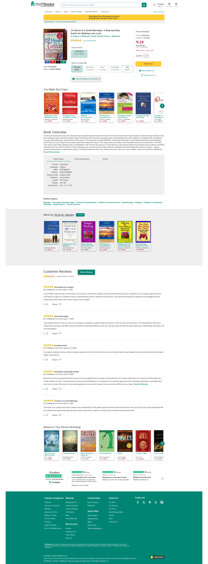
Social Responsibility (116, 512)
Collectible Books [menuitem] (90, 12)
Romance (47, 522)
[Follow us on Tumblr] (155, 502)
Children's (47, 502)
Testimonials (113, 522)
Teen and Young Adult (51, 505)
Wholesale (91, 505)
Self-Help (47, 204)
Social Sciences (73, 204)
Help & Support (93, 515)
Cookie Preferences (112, 558)
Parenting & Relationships (63, 202)
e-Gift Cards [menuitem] (105, 12)
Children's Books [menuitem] (76, 12)
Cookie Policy (100, 558)
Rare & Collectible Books (52, 528)
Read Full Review (141, 384)
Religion (138, 202)
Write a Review (86, 272)
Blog (67, 515)
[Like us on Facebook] (137, 502)
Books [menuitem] (57, 12)
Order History (70, 535)
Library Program (93, 502)
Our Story (112, 502)
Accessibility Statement (128, 558)
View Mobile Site (71, 518)
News (111, 518)
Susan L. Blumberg (112, 36)
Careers (111, 515)
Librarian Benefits (72, 509)
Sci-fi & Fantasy (49, 518)
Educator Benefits (72, 505)
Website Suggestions (95, 528)
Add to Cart (148, 64)
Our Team (112, 509)
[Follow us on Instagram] (161, 502)
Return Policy (92, 525)
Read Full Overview (51, 152)
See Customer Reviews (89, 40)
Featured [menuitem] (48, 12)
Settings (68, 528)
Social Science (59, 204)
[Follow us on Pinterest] (149, 502)
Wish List (69, 538)
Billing (90, 522)
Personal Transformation (86, 202)
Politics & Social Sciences (109, 202)
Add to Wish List (148, 71)
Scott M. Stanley (96, 36)
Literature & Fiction (50, 512)
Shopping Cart (71, 531)
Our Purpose (113, 505)
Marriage (47, 202)
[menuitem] (161, 4)
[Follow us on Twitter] (143, 502)
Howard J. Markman (81, 36)
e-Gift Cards (70, 512)
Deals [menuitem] (66, 12)
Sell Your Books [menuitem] (159, 12)
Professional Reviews (82, 159)
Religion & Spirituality (153, 202)
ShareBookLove (71, 502)
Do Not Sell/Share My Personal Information (79, 558)
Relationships (127, 202)
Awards (105, 159)
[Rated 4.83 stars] (76, 40)
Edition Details (59, 159)
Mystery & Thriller (50, 515)
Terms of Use (48, 558)
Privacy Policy (58, 558)
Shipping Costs (93, 518)
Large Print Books (50, 525)
